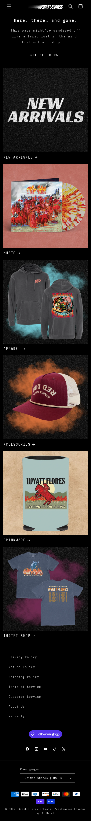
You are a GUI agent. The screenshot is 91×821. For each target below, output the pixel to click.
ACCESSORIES (16, 444)
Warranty (16, 716)
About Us (16, 706)
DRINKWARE (14, 540)
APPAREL (12, 349)
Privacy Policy (22, 657)
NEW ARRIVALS (18, 157)
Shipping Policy (23, 677)
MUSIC (9, 253)
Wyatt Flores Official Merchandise (45, 809)
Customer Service (24, 696)
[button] (9, 6)
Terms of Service (24, 687)
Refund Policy (21, 667)
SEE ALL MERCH (45, 55)
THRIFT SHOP (16, 636)
